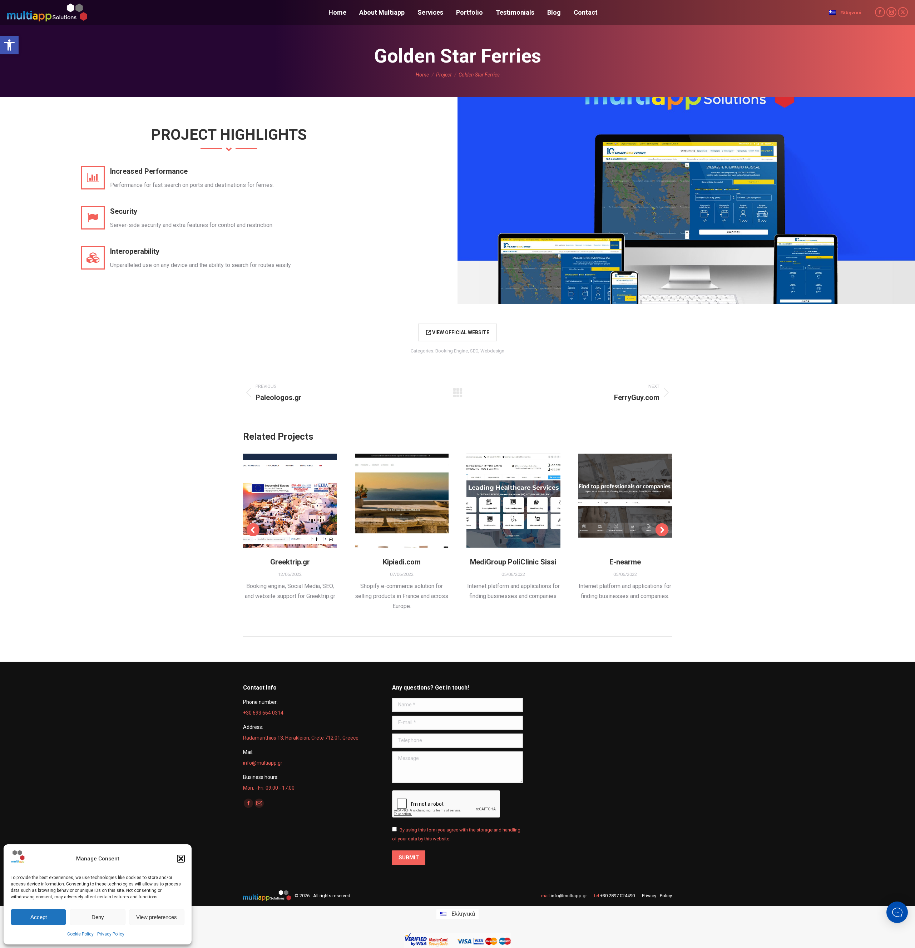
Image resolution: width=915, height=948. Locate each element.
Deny (98, 917)
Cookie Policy (80, 934)
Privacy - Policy (657, 895)
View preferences (156, 917)
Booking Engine (451, 351)
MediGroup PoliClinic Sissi (513, 562)
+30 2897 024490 (617, 895)
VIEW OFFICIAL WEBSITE (460, 332)
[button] (9, 45)
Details (299, 500)
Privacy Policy (110, 934)
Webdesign (492, 351)
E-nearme (625, 562)
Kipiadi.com (402, 562)
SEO (474, 351)
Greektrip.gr (290, 562)
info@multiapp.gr (569, 895)
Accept (38, 917)
